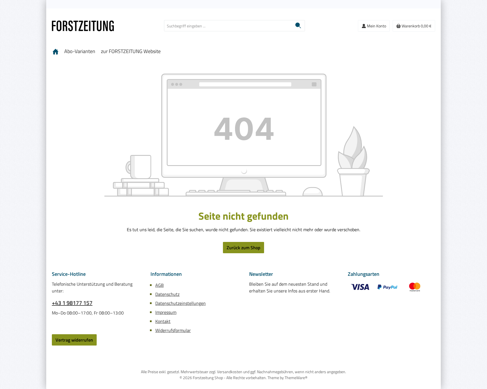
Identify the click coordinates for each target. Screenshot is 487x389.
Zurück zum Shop (243, 247)
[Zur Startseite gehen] (83, 25)
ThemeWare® (296, 378)
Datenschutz (167, 294)
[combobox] (228, 25)
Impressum (165, 312)
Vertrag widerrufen (74, 339)
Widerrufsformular (173, 330)
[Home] (55, 51)
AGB (159, 285)
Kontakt (163, 321)
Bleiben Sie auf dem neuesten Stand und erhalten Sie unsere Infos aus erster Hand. (289, 287)
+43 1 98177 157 (72, 303)
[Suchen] (298, 25)
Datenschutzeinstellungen (180, 303)
